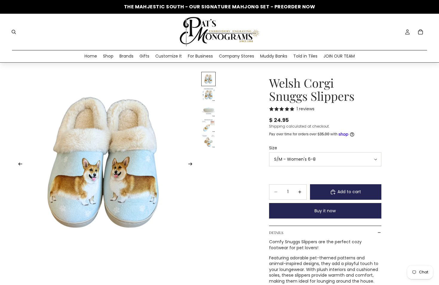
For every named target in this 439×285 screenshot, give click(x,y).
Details (276, 232)
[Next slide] (192, 164)
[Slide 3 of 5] (208, 110)
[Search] (13, 31)
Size (273, 148)
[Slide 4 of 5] (208, 125)
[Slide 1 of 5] (208, 79)
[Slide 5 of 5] (208, 141)
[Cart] (420, 31)
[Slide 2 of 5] (208, 94)
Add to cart (349, 192)
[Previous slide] (18, 164)
